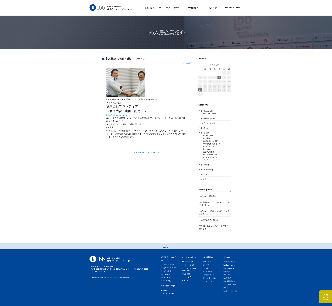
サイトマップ (207, 281)
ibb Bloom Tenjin (208, 118)
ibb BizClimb (165, 277)
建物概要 (164, 290)
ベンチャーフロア (188, 265)
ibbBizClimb (208, 135)
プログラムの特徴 (167, 264)
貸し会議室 (186, 274)
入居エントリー (187, 280)
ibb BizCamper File (230, 291)
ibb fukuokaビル (208, 111)
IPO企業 (205, 268)
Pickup (204, 174)
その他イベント (209, 160)
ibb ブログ (205, 165)
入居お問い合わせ (167, 293)
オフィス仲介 (186, 277)
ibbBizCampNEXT (211, 141)
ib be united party (211, 154)
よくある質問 (207, 271)
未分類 (203, 179)
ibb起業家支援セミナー (212, 144)
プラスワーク (207, 265)
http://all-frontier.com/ (117, 115)
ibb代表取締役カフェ (212, 157)
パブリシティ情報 (208, 123)
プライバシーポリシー (210, 278)
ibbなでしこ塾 (209, 146)
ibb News (205, 128)
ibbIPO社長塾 (209, 152)
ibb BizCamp (208, 149)
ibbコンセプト (208, 262)
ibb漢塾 (206, 138)
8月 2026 (214, 65)
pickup (225, 288)
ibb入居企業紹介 (208, 169)
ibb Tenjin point (209, 113)
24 (200, 90)
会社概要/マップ (208, 275)
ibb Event (205, 133)
